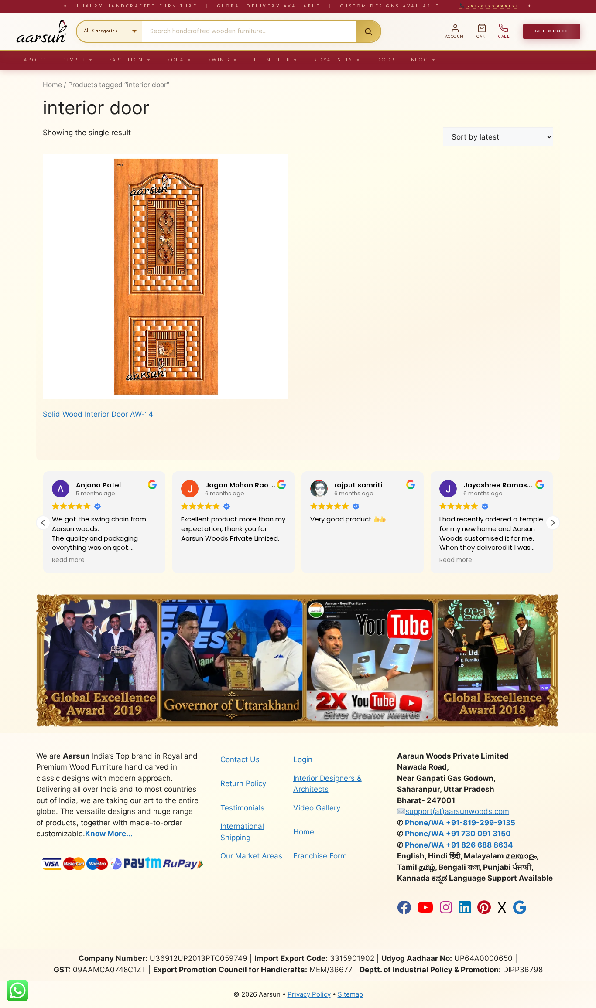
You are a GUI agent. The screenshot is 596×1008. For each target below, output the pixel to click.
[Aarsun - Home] (41, 31)
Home (52, 85)
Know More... (109, 833)
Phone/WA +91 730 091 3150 (458, 833)
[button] (552, 522)
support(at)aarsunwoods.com (457, 811)
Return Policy (243, 783)
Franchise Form (320, 855)
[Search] (368, 31)
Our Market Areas (251, 855)
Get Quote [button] (551, 31)
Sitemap (350, 994)
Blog (424, 60)
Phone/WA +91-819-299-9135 (460, 822)
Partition (130, 60)
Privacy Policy (309, 994)
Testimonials (242, 808)
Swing (223, 60)
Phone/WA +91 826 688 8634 (459, 845)
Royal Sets (337, 60)
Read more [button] (68, 560)
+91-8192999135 (491, 6)
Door (386, 60)
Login (302, 759)
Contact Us (240, 759)
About (35, 60)
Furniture (276, 60)
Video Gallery (316, 808)
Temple (78, 60)
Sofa (179, 60)
